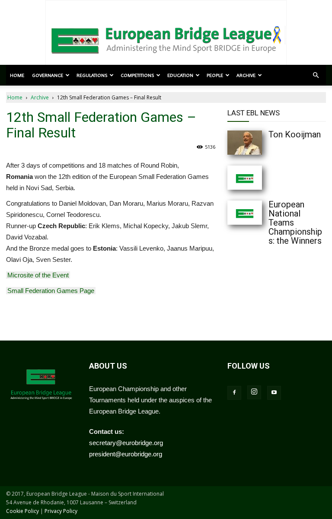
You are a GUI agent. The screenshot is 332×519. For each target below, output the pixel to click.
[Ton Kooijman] (244, 143)
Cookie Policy (22, 511)
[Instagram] (254, 392)
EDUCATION (180, 75)
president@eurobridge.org (125, 454)
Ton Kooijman (294, 134)
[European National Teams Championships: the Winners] (244, 213)
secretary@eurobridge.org (126, 442)
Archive (40, 97)
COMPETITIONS (137, 75)
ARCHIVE (245, 75)
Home (17, 75)
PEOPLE (215, 75)
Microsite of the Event (38, 275)
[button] (315, 75)
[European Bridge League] (166, 39)
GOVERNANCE (47, 75)
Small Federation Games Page (50, 290)
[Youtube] (274, 393)
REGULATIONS (92, 75)
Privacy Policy (61, 511)
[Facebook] (234, 393)
